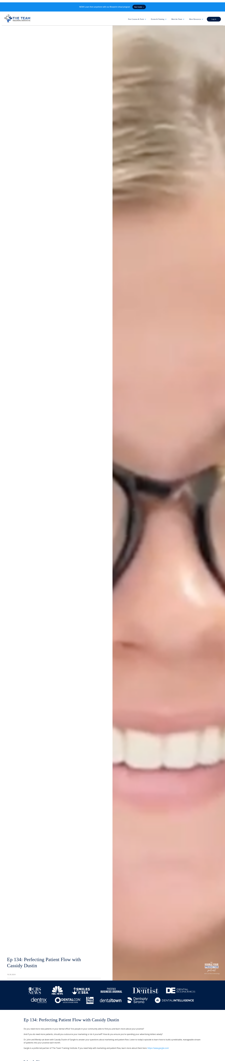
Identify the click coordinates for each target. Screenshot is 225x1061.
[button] (137, 19)
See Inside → (139, 7)
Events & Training (157, 19)
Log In (214, 19)
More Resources (195, 19)
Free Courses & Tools (136, 19)
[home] (17, 18)
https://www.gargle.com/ (158, 1048)
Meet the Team (176, 19)
